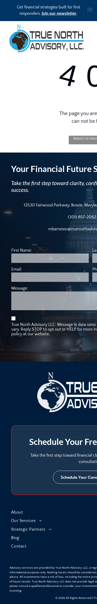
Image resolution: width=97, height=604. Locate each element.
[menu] (90, 9)
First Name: (21, 250)
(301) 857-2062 (82, 217)
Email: (16, 269)
